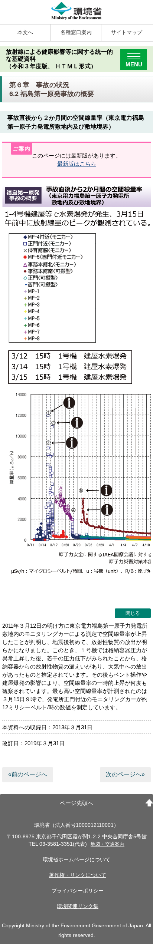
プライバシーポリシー (78, 891)
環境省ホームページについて (76, 859)
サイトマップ (126, 32)
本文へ (25, 32)
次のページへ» (125, 774)
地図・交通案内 (107, 844)
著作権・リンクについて (77, 875)
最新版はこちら (76, 164)
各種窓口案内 (76, 32)
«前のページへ (27, 774)
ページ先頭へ (76, 803)
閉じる (133, 613)
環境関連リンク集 (77, 906)
